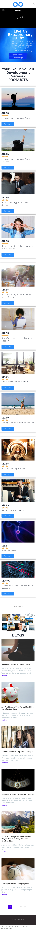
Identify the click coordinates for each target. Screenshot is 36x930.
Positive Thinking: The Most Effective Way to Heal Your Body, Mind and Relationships (16, 839)
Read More (5, 675)
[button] (8, 124)
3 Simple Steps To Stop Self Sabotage (17, 752)
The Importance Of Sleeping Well (15, 884)
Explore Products (18, 54)
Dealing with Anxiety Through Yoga (16, 664)
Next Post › (22, 907)
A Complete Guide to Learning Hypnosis (18, 794)
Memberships (18, 57)
